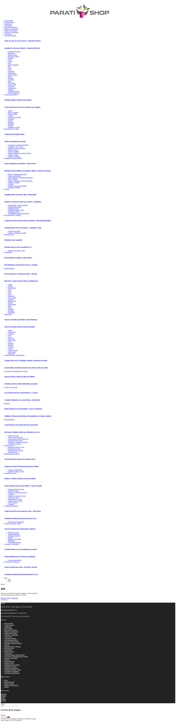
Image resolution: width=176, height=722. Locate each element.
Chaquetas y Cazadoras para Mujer (18, 145)
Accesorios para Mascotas (11, 562)
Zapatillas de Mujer (13, 212)
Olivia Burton (12, 304)
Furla (9, 293)
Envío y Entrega (9, 683)
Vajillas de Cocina (13, 491)
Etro (9, 66)
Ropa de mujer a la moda (11, 129)
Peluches (10, 537)
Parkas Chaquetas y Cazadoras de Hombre (20, 177)
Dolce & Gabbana (13, 65)
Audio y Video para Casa (15, 437)
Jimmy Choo (11, 73)
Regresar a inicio (5, 598)
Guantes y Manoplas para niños (17, 233)
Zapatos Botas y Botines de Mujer (18, 205)
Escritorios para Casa (14, 449)
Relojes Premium (9, 268)
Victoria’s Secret (13, 350)
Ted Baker (11, 311)
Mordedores (11, 541)
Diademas (11, 119)
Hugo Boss (11, 296)
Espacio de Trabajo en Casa (16, 447)
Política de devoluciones (11, 685)
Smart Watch (8, 252)
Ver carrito (4, 717)
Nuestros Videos (9, 22)
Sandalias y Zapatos (14, 182)
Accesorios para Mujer (11, 94)
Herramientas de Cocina (15, 499)
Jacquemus (11, 71)
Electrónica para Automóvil (16, 522)
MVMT (10, 303)
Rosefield (11, 309)
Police (10, 306)
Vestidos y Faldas (13, 155)
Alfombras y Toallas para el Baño (17, 442)
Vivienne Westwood (14, 93)
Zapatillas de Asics (13, 208)
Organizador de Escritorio (15, 450)
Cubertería (11, 494)
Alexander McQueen (14, 51)
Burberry (10, 58)
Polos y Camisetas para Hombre (17, 174)
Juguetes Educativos (14, 534)
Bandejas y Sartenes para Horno (17, 492)
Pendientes (11, 124)
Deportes (7, 403)
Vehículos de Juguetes (14, 542)
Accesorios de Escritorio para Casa (18, 439)
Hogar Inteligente (9, 419)
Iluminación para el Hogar (12, 454)
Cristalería (11, 504)
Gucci (10, 70)
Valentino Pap (12, 88)
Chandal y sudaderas (14, 156)
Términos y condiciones (11, 32)
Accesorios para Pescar (14, 560)
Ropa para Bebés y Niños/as (12, 215)
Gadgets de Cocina (13, 497)
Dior (9, 63)
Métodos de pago (9, 682)
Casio (9, 289)
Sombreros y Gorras (14, 127)
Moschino (11, 343)
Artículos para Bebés (14, 231)
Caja (8, 717)
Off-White (11, 79)
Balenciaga (11, 53)
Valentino (11, 89)
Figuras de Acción (13, 532)
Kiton (9, 76)
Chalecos (10, 184)
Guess (10, 294)
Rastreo (6, 687)
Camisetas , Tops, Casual (15, 146)
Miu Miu (10, 78)
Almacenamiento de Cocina (16, 489)
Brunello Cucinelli (13, 56)
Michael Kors (12, 301)
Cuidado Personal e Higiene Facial (14, 355)
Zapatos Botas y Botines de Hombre (18, 213)
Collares (10, 115)
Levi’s (10, 342)
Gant (9, 335)
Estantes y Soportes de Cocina (17, 496)
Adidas (10, 284)
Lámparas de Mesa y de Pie (16, 471)
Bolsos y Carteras (13, 112)
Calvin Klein (11, 332)
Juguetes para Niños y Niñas (12, 523)
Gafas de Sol (8, 314)
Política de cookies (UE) (11, 29)
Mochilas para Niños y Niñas (16, 250)
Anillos (10, 110)
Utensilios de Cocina (10, 473)
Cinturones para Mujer (14, 117)
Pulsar (10, 307)
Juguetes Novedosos (14, 536)
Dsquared (11, 333)
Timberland (11, 312)
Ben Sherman (12, 288)
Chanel (10, 61)
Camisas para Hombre (14, 176)
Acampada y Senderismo (11, 544)
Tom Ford (11, 86)
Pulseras (10, 125)
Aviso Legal (7, 34)
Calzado (6, 189)
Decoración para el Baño (15, 440)
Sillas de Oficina (13, 452)
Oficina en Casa (9, 445)
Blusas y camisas (13, 150)
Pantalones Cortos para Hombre (17, 186)
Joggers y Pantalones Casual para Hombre (20, 181)
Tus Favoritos (8, 25)
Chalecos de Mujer (13, 151)
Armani (10, 286)
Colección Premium (10, 35)
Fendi (9, 68)
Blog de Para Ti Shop (10, 27)
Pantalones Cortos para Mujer (16, 148)
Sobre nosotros (8, 20)
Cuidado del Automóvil (11, 506)
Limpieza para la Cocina (15, 501)
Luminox (10, 299)
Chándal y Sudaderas (14, 187)
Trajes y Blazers (12, 179)
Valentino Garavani (13, 91)
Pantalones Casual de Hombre (13, 158)
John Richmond (12, 75)
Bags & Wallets (12, 114)
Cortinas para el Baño (14, 444)
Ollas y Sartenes (12, 502)
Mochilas (10, 122)
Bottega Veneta (12, 55)
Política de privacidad (10, 30)
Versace (10, 348)
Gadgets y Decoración (10, 387)
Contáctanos (8, 24)
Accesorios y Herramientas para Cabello (16, 371)
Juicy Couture (12, 298)
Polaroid (10, 345)
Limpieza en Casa (13, 435)
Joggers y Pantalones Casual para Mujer (19, 153)
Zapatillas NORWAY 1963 (16, 210)
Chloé (10, 60)
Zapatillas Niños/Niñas (14, 207)
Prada (9, 81)
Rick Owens (11, 83)
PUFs (6, 680)
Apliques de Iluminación (15, 470)
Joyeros (10, 120)
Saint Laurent (12, 84)
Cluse (9, 291)
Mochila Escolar (9, 234)
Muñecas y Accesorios (14, 539)
